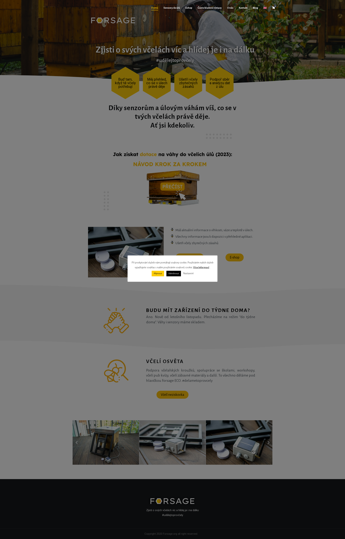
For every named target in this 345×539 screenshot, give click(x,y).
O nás (230, 7)
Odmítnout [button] (174, 273)
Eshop (188, 7)
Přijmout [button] (158, 273)
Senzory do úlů (172, 7)
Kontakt (243, 7)
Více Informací (201, 267)
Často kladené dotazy (210, 7)
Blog (255, 7)
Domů (154, 7)
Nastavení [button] (188, 273)
